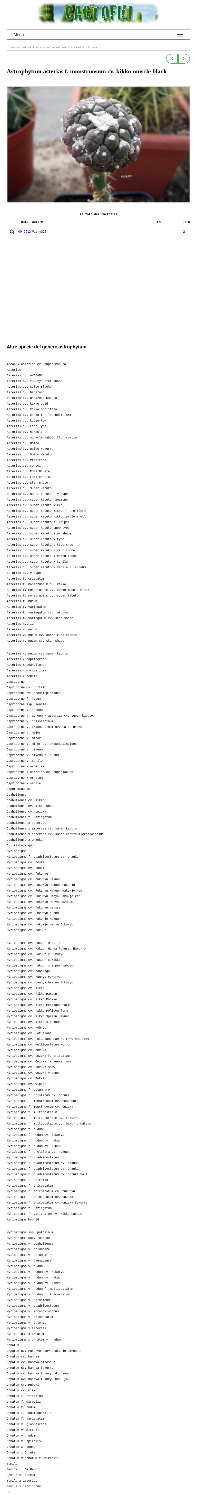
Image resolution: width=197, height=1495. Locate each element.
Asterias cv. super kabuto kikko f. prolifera (46, 511)
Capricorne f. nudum (24, 699)
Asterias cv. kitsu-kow (26, 421)
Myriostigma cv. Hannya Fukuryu (34, 977)
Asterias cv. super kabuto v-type (35, 539)
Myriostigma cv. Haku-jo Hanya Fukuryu (40, 924)
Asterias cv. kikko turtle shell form (39, 415)
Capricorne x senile (24, 783)
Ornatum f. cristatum (25, 1396)
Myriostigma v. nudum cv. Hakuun (34, 1277)
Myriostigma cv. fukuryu (27, 874)
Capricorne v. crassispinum (30, 721)
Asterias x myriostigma (26, 670)
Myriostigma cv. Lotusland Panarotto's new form (48, 1039)
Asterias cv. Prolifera (26, 460)
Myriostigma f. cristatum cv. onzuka (38, 1095)
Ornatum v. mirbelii (24, 1430)
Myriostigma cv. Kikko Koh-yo (32, 999)
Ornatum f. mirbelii (24, 1402)
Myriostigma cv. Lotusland (29, 1033)
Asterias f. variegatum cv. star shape (40, 618)
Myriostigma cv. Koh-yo (26, 1028)
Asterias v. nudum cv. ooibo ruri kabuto (42, 635)
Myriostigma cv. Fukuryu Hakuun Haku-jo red (44, 891)
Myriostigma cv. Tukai (25, 1078)
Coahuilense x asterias (26, 823)
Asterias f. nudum (22, 601)
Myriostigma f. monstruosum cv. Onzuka (40, 1107)
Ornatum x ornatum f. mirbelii (33, 1458)
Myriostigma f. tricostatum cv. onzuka (40, 1197)
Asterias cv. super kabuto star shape (39, 533)
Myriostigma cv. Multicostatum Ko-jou (39, 1045)
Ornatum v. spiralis (24, 1441)
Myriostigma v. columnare (28, 1249)
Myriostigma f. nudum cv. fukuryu (35, 1135)
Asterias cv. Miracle (25, 432)
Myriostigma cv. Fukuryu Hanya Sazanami (41, 902)
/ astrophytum (29, 47)
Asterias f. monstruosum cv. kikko (36, 584)
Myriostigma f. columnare (28, 1090)
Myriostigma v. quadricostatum (33, 1306)
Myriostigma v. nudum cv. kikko (34, 1283)
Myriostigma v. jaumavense (29, 1261)
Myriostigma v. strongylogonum (33, 1311)
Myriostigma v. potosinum (28, 1300)
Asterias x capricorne (25, 659)
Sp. (9, 1492)
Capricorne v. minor (24, 738)
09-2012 (24, 231)
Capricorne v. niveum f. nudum (33, 755)
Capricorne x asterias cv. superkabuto (40, 772)
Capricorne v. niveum (25, 749)
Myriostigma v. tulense (26, 1323)
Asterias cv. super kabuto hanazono (37, 500)
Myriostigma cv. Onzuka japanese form (39, 1061)
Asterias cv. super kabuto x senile (37, 562)
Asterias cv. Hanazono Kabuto (32, 398)
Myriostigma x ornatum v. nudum (34, 1340)
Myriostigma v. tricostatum (30, 1317)
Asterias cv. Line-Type (26, 426)
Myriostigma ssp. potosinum (30, 1232)
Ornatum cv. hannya (23, 1357)
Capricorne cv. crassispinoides (34, 693)
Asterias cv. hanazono (25, 392)
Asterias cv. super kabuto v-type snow (40, 545)
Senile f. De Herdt (23, 1469)
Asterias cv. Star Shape (27, 483)
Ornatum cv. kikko (22, 1390)
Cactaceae (14, 47)
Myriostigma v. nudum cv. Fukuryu (35, 1272)
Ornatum (13, 1345)
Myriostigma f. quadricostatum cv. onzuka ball (47, 1174)
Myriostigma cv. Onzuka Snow (31, 1067)
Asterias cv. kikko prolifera (32, 409)
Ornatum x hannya (21, 1447)
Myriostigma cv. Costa (25, 862)
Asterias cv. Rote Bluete (28, 471)
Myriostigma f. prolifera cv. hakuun (38, 1152)
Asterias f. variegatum (26, 607)
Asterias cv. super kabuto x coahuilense (42, 556)
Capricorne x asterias (25, 766)
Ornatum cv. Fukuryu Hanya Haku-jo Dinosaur (44, 1351)
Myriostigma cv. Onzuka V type (33, 1073)
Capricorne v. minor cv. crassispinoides (42, 744)
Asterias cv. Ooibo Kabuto (29, 454)
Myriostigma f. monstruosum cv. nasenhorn (42, 1101)
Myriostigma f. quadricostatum (33, 1157)
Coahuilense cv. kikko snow (30, 806)
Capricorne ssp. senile (26, 704)
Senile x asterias (22, 1481)
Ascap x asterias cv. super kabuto (36, 364)
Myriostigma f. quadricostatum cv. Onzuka (42, 857)
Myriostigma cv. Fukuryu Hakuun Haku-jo (41, 885)
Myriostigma (16, 851)
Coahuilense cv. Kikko (25, 800)
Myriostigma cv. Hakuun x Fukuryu (35, 954)
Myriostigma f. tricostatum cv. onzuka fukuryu (47, 1203)
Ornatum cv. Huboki (23, 1385)
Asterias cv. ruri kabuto (28, 477)
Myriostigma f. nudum (25, 1129)
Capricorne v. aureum (25, 710)
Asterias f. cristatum (25, 579)
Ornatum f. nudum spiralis (29, 1413)
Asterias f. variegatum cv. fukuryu (37, 612)
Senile (12, 1464)
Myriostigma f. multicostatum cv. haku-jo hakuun (49, 1124)
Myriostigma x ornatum (25, 1334)
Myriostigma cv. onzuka (26, 1050)
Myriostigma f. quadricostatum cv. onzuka (42, 1169)
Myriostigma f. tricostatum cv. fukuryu (41, 1191)
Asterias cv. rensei (24, 466)
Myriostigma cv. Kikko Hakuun (32, 994)
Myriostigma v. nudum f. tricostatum (38, 1294)
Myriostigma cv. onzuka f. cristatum (38, 1056)
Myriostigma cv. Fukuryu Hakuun (34, 879)
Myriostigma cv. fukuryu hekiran (34, 908)
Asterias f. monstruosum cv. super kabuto (42, 596)
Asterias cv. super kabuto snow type (38, 528)
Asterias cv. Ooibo (23, 443)
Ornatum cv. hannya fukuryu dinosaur (38, 1373)
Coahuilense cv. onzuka (26, 812)
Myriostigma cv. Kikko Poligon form (37, 1011)
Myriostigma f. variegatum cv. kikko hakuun (44, 1214)
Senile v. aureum (21, 1475)
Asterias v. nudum (22, 629)
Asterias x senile (22, 676)
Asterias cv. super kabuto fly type (37, 494)
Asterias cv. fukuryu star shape (34, 381)
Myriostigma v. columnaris (29, 1255)
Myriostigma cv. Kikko (25, 988)
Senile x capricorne (24, 1486)
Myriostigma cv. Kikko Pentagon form (38, 1005)
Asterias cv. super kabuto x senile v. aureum (46, 567)
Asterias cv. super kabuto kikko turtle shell (46, 517)
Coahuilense (16, 795)
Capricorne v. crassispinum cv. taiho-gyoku (44, 727)
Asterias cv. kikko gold (27, 404)
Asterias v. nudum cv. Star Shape (35, 641)
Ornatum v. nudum (21, 1436)
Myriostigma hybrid (23, 1220)
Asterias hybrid (20, 624)
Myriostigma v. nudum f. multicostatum (40, 1289)
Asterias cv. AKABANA (25, 375)
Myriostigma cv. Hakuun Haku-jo (34, 943)
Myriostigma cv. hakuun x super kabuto (40, 966)
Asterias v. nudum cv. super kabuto (37, 654)
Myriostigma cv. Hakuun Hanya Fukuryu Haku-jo (46, 949)
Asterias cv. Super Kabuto (29, 488)
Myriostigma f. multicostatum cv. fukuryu (42, 1118)
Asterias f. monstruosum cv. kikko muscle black (48, 590)
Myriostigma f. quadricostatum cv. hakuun (42, 1163)
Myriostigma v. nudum (25, 1266)
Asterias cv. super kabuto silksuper (38, 522)
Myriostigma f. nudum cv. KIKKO (34, 1146)
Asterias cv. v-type (24, 573)
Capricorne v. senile (25, 761)
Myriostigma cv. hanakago (28, 971)
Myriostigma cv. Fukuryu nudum (33, 913)
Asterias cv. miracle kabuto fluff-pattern (43, 437)
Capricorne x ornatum (25, 778)
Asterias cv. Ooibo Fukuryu (30, 449)
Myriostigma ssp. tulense (28, 1238)
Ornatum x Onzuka (21, 1452)
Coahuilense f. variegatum (29, 817)
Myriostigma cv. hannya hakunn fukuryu (40, 982)
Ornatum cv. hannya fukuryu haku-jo (37, 1379)
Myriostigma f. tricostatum (30, 1186)
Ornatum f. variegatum (25, 1419)
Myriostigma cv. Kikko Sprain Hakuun (38, 1016)
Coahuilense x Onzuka (25, 840)
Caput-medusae (18, 789)
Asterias (14, 370)
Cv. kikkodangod (20, 845)
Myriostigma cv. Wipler (26, 1084)
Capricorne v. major (24, 733)
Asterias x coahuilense (26, 665)
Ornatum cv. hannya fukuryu (30, 1368)
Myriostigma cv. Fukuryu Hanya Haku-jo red (43, 896)
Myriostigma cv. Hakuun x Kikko (34, 960)
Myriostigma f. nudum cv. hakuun (34, 1140)
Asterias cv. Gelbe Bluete (29, 387)
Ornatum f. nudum (21, 1407)
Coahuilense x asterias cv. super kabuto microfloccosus (55, 834)
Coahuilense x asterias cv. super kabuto (42, 828)
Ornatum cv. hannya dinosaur (31, 1362)
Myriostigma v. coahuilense (30, 1244)
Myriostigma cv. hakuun (26, 930)
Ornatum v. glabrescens (26, 1424)
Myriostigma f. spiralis (27, 1180)
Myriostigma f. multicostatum (32, 1112)
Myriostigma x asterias (26, 1328)
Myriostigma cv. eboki (25, 868)
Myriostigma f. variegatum (29, 1208)
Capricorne (16, 682)
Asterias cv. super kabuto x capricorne (41, 550)
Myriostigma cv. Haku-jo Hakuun (34, 919)
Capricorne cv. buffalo (26, 687)
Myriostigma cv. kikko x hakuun (34, 1022)
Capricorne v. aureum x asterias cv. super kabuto (50, 716)
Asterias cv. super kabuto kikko (34, 505)
